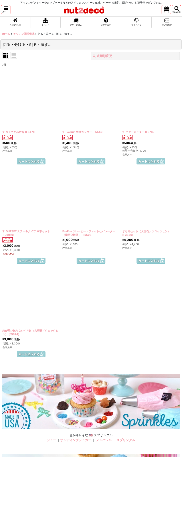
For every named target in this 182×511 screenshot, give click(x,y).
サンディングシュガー (75, 440)
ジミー (51, 440)
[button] (5, 9)
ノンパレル (104, 440)
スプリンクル (126, 440)
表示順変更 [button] (104, 56)
